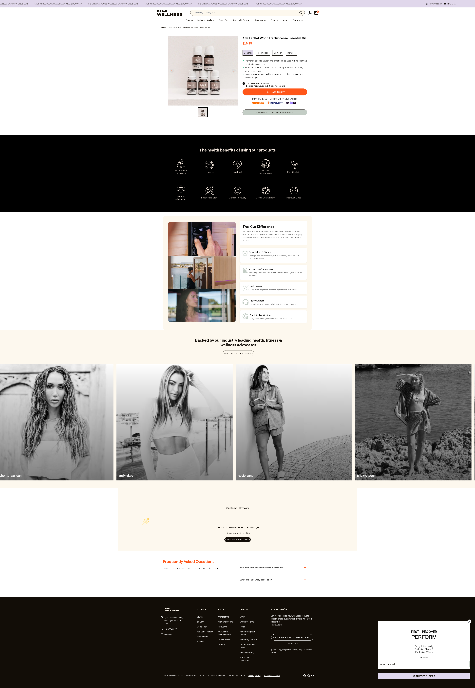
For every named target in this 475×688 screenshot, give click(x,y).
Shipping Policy (247, 652)
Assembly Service (248, 639)
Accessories (260, 20)
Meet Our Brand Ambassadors (238, 353)
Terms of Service (272, 675)
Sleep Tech (224, 20)
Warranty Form (247, 622)
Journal (221, 644)
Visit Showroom (225, 622)
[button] (316, 12)
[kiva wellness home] (173, 609)
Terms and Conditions (245, 659)
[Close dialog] (469, 621)
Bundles (274, 20)
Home (163, 27)
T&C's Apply (276, 625)
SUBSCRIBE (293, 643)
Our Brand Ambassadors (224, 633)
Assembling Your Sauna (247, 633)
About (285, 20)
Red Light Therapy (241, 20)
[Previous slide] (172, 71)
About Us (222, 626)
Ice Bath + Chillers (205, 20)
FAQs (242, 626)
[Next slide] (234, 71)
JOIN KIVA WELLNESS (424, 676)
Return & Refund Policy (247, 646)
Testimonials (224, 639)
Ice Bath (200, 622)
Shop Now (54, 3)
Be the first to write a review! (237, 539)
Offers (243, 617)
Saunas (189, 20)
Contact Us (298, 20)
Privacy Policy (254, 675)
